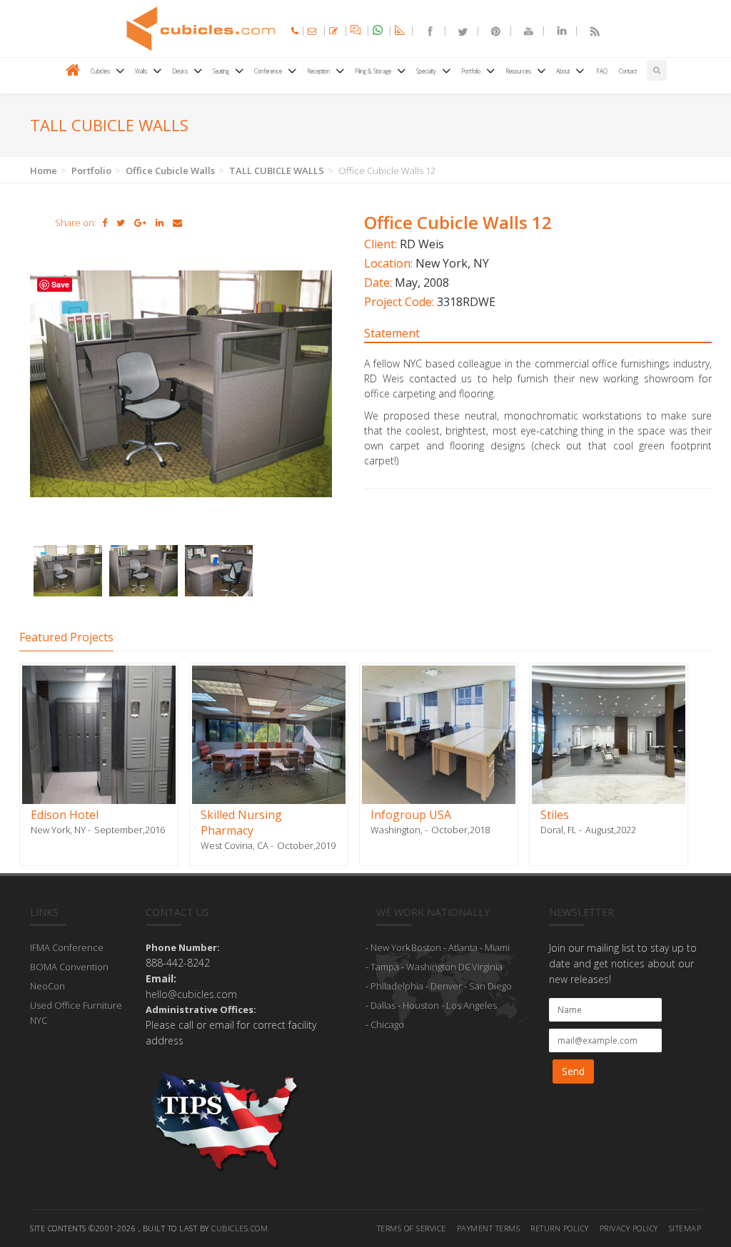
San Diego (490, 985)
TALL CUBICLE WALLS (276, 170)
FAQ (602, 71)
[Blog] (588, 31)
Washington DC (438, 966)
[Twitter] (456, 31)
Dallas (382, 1005)
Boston (426, 947)
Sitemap (685, 1228)
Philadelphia (396, 985)
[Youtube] (522, 31)
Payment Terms (488, 1228)
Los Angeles (471, 1005)
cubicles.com (239, 1228)
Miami (497, 947)
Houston (421, 1005)
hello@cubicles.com (191, 994)
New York (390, 947)
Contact (628, 71)
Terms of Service (411, 1228)
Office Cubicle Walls (170, 170)
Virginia (487, 966)
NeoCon (47, 985)
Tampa (384, 966)
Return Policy (559, 1228)
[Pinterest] (489, 31)
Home (43, 170)
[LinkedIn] (555, 31)
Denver (446, 985)
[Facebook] (424, 31)
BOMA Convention (69, 966)
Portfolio (91, 170)
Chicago (387, 1024)
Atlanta (463, 947)
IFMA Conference (67, 947)
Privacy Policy (629, 1228)
